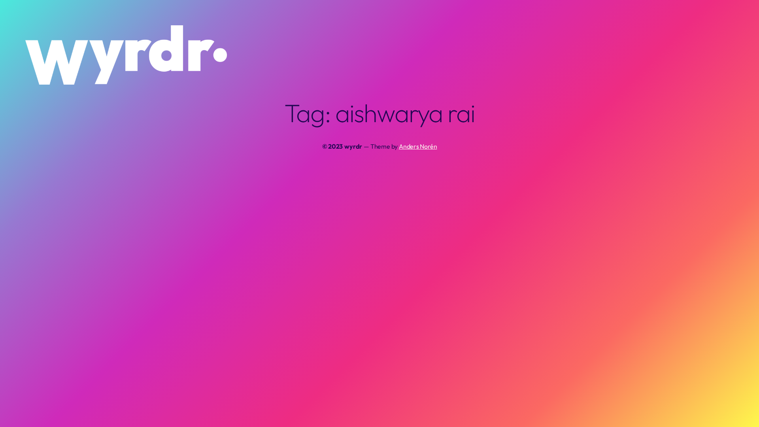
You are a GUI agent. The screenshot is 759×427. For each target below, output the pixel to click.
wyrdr (353, 146)
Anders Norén (418, 146)
